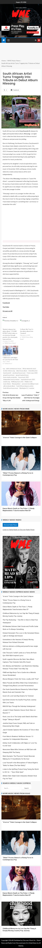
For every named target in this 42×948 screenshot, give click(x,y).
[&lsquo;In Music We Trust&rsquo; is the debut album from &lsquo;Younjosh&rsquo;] (27, 323)
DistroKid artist (33, 371)
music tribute (7, 384)
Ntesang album (16, 384)
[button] (8, 40)
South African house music (10, 388)
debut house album (21, 371)
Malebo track (28, 381)
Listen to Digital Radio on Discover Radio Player (19, 529)
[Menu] (8, 40)
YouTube (6, 307)
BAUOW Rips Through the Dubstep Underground (19, 706)
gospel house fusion (8, 375)
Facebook (6, 303)
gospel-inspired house (22, 375)
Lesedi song (6, 381)
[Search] (35, 40)
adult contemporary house (13, 368)
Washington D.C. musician (26, 388)
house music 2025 (23, 377)
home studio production (10, 377)
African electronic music (29, 368)
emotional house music (19, 373)
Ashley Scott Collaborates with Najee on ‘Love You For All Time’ (10, 357)
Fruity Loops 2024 (32, 373)
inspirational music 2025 (28, 379)
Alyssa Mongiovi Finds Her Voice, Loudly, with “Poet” (21, 679)
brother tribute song (9, 371)
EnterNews (33, 943)
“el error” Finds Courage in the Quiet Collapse (20, 437)
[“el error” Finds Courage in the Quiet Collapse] (21, 423)
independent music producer (11, 379)
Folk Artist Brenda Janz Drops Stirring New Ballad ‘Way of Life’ (11, 396)
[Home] (4, 40)
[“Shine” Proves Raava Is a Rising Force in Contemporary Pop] (21, 458)
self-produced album (9, 386)
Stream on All (7, 311)
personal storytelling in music (30, 384)
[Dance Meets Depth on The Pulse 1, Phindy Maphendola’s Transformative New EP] (21, 494)
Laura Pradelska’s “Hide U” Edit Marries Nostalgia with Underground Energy (30, 396)
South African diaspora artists (24, 386)
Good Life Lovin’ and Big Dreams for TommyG (18, 696)
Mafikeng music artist (17, 381)
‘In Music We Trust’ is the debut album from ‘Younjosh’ (26, 331)
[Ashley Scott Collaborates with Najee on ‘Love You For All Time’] (10, 350)
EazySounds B (7, 373)
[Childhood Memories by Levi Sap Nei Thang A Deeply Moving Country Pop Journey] (21, 914)
